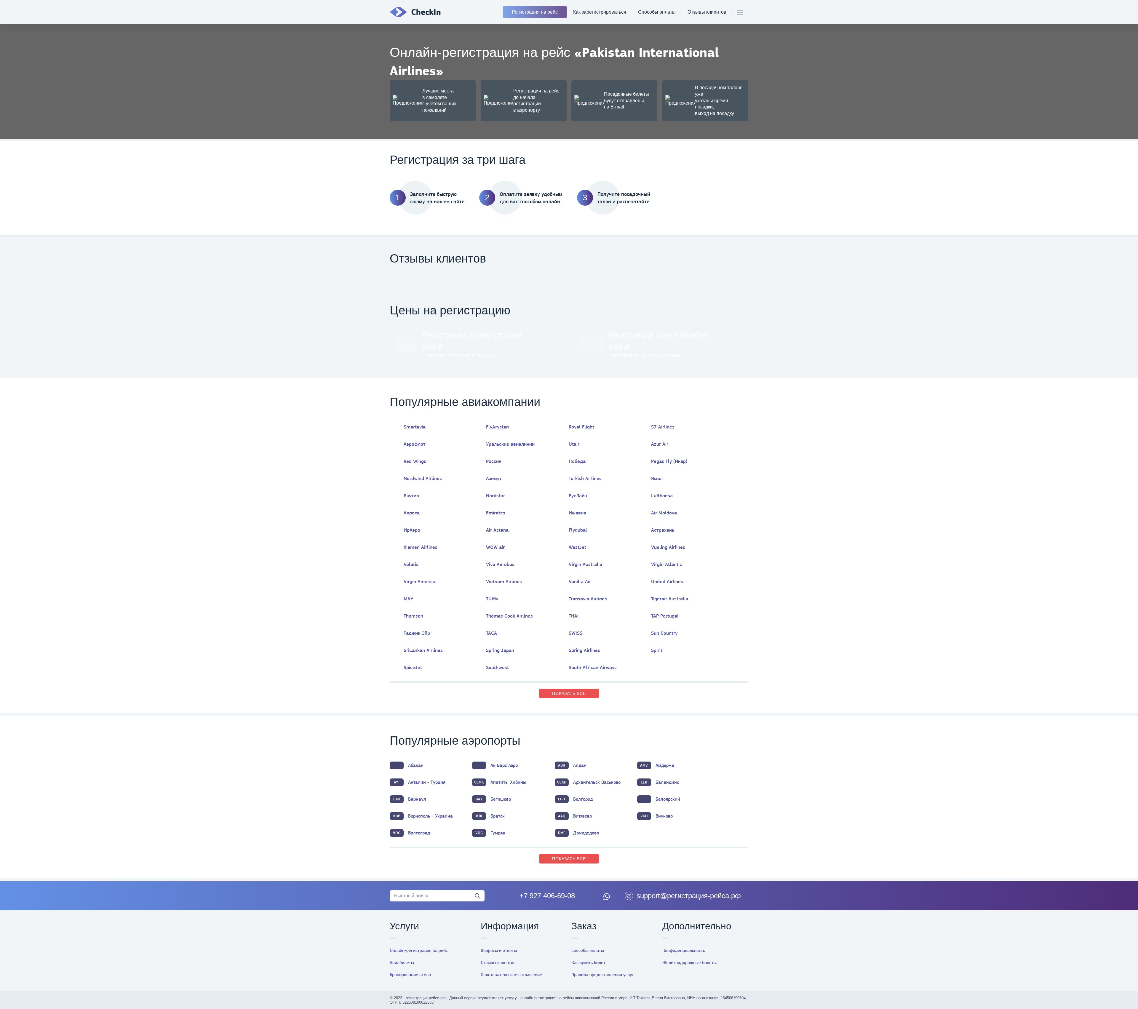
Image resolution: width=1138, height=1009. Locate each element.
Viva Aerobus (500, 564)
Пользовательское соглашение (511, 974)
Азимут (494, 478)
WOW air (495, 547)
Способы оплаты (657, 12)
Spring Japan (500, 650)
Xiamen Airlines (420, 547)
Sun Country (664, 633)
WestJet (577, 547)
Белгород (575, 799)
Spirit (656, 650)
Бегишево (493, 799)
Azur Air (659, 444)
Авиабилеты (402, 962)
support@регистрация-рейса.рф (689, 896)
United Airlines (667, 581)
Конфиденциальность (683, 950)
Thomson (413, 616)
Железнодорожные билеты (689, 962)
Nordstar (495, 495)
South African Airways (593, 667)
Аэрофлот (415, 444)
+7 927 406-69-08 (547, 896)
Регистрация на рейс (535, 12)
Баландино (660, 782)
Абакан (415, 765)
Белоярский (668, 799)
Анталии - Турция (420, 782)
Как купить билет (588, 962)
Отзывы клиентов (707, 12)
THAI (574, 616)
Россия (493, 461)
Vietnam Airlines (504, 581)
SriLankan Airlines (423, 650)
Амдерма (657, 765)
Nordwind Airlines (423, 478)
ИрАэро (412, 530)
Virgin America (419, 581)
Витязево (575, 816)
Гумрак (490, 833)
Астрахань (662, 530)
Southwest (497, 667)
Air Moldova (664, 513)
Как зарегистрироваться (599, 12)
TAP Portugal (665, 616)
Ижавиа (577, 513)
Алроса (412, 513)
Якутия (411, 495)
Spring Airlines (584, 650)
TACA (491, 633)
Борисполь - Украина (423, 816)
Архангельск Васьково (589, 782)
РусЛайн (578, 495)
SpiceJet (413, 667)
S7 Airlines (663, 427)
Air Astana (497, 530)
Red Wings (415, 461)
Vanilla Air (580, 581)
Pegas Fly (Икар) (669, 461)
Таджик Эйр (417, 633)
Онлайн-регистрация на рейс (419, 950)
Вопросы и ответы (499, 950)
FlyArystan (497, 427)
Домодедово (578, 833)
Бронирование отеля (410, 974)
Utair (574, 444)
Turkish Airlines (585, 478)
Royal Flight (581, 427)
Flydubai (578, 530)
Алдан (572, 765)
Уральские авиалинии (510, 444)
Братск (490, 816)
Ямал (657, 478)
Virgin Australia (585, 564)
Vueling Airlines (668, 547)
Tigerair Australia (669, 599)
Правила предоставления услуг (602, 974)
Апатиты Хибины (500, 782)
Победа (577, 461)
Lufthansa (662, 495)
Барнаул (409, 799)
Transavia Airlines (588, 599)
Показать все (569, 693)
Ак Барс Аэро (504, 765)
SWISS (575, 633)
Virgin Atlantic (666, 564)
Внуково (656, 816)
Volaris (411, 564)
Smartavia (415, 427)
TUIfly (492, 599)
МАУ (408, 599)
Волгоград (411, 833)
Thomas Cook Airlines (509, 616)
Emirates (495, 513)
